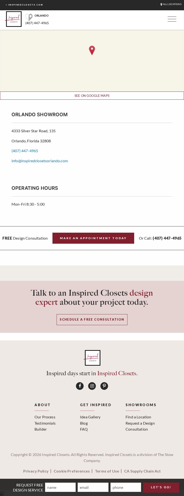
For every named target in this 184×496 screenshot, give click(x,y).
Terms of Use (107, 471)
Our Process (44, 417)
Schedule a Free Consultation (92, 319)
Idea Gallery (90, 417)
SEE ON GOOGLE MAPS (92, 96)
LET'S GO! (161, 487)
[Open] (171, 20)
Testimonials (45, 423)
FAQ (84, 429)
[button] (92, 50)
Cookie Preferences (72, 471)
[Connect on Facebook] (80, 386)
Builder (40, 429)
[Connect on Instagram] (92, 386)
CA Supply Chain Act (142, 471)
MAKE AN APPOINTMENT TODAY (93, 238)
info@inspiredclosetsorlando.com (40, 160)
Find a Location (138, 417)
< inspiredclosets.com (24, 5)
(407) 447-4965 (37, 23)
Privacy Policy (36, 471)
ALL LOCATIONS (171, 4)
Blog (84, 423)
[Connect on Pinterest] (104, 386)
